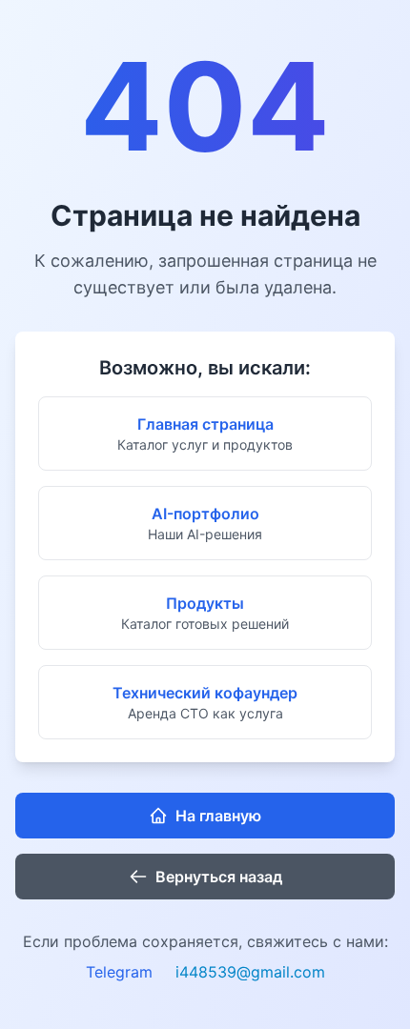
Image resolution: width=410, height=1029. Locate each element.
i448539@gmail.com (250, 971)
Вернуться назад (218, 876)
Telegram (119, 971)
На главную (218, 815)
